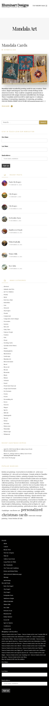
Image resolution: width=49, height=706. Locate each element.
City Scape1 (13, 206)
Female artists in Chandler (38, 474)
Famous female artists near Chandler (33, 648)
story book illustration (22, 483)
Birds (5, 297)
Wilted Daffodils (14, 242)
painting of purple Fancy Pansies (32, 476)
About (5, 543)
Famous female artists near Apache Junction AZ (15, 652)
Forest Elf (6, 620)
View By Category (9, 553)
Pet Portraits (7, 391)
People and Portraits (10, 388)
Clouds (6, 313)
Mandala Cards (14, 45)
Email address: (6, 155)
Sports (6, 410)
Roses (5, 402)
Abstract (6, 286)
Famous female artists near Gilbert (11, 645)
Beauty (6, 294)
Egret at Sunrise (8, 623)
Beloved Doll (7, 629)
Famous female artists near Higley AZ (12, 650)
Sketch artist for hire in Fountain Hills (32, 489)
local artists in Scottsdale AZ (25, 472)
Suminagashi (7, 415)
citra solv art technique (20, 474)
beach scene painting (8, 502)
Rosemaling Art (8, 399)
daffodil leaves (34, 487)
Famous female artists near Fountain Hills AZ (34, 634)
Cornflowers (7, 626)
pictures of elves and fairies (10, 478)
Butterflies (7, 302)
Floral (5, 340)
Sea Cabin (12, 266)
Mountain (6, 372)
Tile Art (6, 418)
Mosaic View (7, 549)
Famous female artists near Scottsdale (24, 639)
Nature (6, 378)
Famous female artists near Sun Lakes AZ (34, 643)
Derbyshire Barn (15, 218)
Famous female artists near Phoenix (12, 643)
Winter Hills (13, 254)
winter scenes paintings (25, 491)
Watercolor (7, 426)
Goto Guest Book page (8, 458)
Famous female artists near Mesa (17, 657)
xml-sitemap (7, 580)
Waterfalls (7, 429)
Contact (6, 546)
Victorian (6, 423)
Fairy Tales (7, 329)
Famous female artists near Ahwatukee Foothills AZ (16, 636)
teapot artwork (29, 493)
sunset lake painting (22, 502)
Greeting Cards (8, 343)
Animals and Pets (9, 289)
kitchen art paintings (8, 472)
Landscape (7, 356)
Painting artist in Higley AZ (31, 504)
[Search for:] (20, 122)
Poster (6, 396)
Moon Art (6, 367)
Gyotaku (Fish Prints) (10, 345)
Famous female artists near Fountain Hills (33, 645)
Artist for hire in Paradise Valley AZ (34, 485)
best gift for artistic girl (37, 502)
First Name (5, 137)
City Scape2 (13, 194)
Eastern (6, 324)
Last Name (5, 146)
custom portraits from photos (19, 481)
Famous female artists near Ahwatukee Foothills (32, 641)
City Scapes (7, 310)
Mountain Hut (7, 613)
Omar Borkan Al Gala (15, 518)
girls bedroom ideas (30, 506)
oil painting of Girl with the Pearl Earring (15, 487)
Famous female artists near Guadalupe (34, 650)
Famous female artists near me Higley (33, 478)
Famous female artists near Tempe (11, 634)
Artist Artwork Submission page (13, 574)
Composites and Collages (11, 319)
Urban (5, 421)
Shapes (6, 407)
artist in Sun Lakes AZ (9, 491)
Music (5, 375)
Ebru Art (6, 327)
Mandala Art (7, 359)
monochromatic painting (15, 506)
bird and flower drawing (22, 495)
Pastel (5, 383)
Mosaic (6, 370)
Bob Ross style (8, 300)
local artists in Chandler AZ (37, 500)
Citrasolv (6, 308)
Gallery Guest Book (9, 559)
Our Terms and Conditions (11, 568)
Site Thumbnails (8, 565)
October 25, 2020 (10, 50)
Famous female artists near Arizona (12, 648)
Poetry (6, 394)
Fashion (6, 335)
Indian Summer (8, 617)
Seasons (6, 404)
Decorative (7, 321)
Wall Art (6, 556)
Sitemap (6, 577)
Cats (5, 305)
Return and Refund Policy (11, 571)
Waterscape (7, 431)
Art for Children (9, 292)
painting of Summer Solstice (11, 476)
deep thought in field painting (11, 504)
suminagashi (34, 483)
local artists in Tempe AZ (21, 497)
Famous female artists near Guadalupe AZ (18, 655)
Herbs (5, 348)
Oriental (6, 380)
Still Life (6, 413)
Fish (5, 337)
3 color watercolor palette (15, 493)
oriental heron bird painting (18, 500)
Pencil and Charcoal (10, 386)
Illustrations (7, 353)
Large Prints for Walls (10, 562)
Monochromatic (8, 361)
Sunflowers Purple (15, 230)
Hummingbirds (8, 351)
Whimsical (7, 434)
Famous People (8, 332)
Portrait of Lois (8, 610)
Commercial (7, 316)
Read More (5, 106)
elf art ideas (5, 481)
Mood (5, 364)
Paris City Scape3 (15, 182)
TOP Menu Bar (39, 6)
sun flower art (15, 510)
